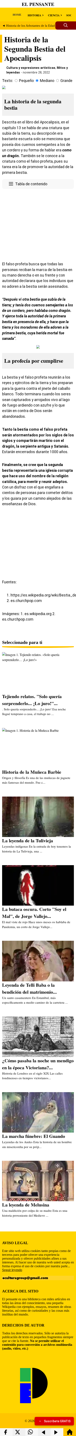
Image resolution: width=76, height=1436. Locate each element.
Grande (66, 81)
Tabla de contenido (31, 184)
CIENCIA (54, 15)
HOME (17, 14)
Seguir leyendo (12, 1270)
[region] (38, 224)
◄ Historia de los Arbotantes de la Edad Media (33, 25)
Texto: (7, 81)
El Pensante (38, 4)
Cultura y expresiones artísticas (30, 68)
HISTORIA (34, 15)
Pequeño (26, 81)
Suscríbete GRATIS (57, 1421)
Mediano (47, 81)
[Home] (69, 1434)
